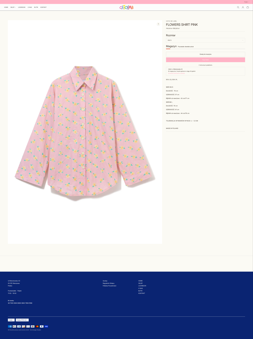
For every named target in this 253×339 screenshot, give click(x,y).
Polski (246, 2)
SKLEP (12, 7)
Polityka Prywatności (109, 286)
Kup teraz (205, 60)
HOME (6, 7)
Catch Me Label (171, 21)
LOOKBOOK (21, 7)
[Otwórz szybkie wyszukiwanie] (238, 7)
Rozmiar (171, 35)
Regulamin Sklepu (108, 283)
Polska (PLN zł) (21, 320)
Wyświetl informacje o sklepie (176, 73)
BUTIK (36, 7)
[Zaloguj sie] (243, 7)
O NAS (30, 7)
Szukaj (105, 281)
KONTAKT (43, 7)
